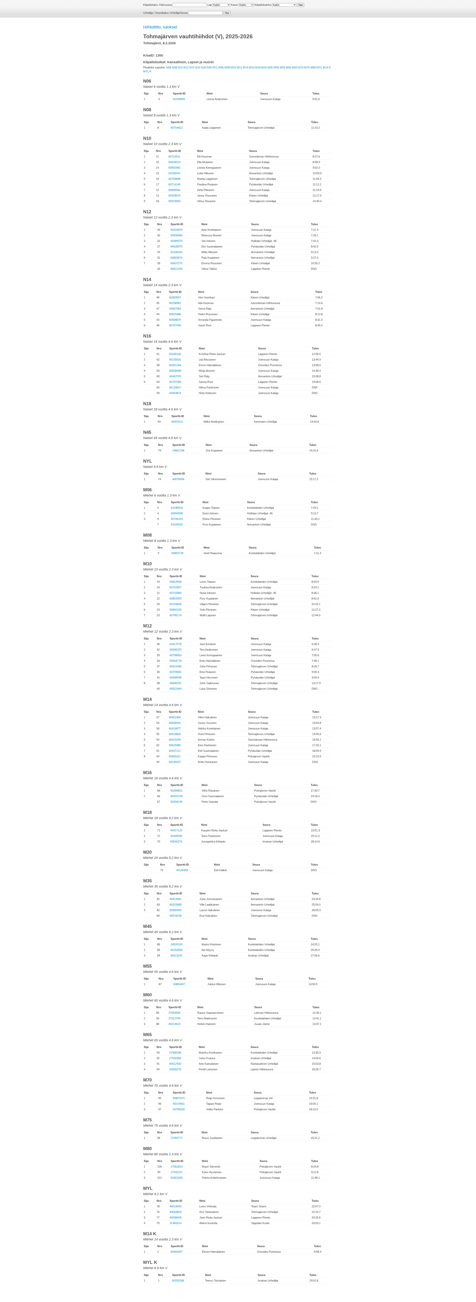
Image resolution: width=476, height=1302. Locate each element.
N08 (174, 67)
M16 (251, 67)
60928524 (174, 195)
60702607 (175, 587)
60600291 (175, 683)
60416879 (176, 229)
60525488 (175, 314)
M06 (221, 67)
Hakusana (165, 4)
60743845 (175, 604)
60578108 (175, 915)
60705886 (174, 178)
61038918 (177, 507)
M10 (233, 67)
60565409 (175, 910)
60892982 (174, 167)
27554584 (174, 1012)
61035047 (174, 173)
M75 (307, 67)
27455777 (176, 1137)
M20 (264, 67)
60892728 (177, 553)
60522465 (175, 666)
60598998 (175, 677)
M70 (300, 67)
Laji (210, 4)
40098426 (175, 1217)
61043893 (179, 99)
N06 (168, 67)
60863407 (179, 984)
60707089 (175, 381)
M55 (282, 67)
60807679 (179, 1098)
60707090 (175, 325)
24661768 (178, 450)
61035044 (176, 252)
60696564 (174, 190)
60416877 (175, 728)
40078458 (178, 479)
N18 (203, 67)
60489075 (176, 240)
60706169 (177, 518)
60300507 (175, 297)
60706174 (175, 615)
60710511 (174, 156)
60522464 (175, 688)
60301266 (175, 365)
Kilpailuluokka (263, 4)
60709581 (175, 671)
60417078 (175, 644)
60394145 (176, 801)
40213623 (174, 1023)
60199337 (175, 761)
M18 (257, 67)
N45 (209, 67)
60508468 (175, 370)
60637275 (176, 263)
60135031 (175, 359)
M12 (239, 67)
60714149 (174, 184)
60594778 (175, 660)
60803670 (176, 257)
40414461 (175, 899)
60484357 (177, 1251)
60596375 (175, 649)
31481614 (175, 1223)
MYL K (147, 71)
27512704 (174, 1018)
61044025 (177, 524)
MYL (319, 67)
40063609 (175, 1211)
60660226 (175, 609)
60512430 (175, 1063)
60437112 (175, 750)
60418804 (175, 734)
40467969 (175, 308)
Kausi (234, 4)
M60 (288, 67)
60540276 (176, 841)
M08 (227, 67)
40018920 (175, 1206)
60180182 (175, 354)
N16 (197, 67)
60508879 (175, 319)
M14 (245, 67)
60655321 (175, 756)
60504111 (177, 421)
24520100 (176, 944)
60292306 (178, 1280)
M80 (313, 67)
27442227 (177, 1172)
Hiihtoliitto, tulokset (160, 27)
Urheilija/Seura (178, 12)
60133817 (175, 387)
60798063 (175, 655)
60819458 (175, 581)
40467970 (175, 376)
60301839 (177, 1177)
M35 (270, 67)
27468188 (175, 1052)
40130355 (182, 870)
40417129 (176, 830)
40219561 (179, 1103)
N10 (180, 67)
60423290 (175, 739)
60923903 (174, 201)
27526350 (175, 1058)
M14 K (327, 67)
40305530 (176, 836)
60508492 (175, 722)
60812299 (176, 268)
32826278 (175, 1069)
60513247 (176, 955)
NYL (215, 67)
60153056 (176, 949)
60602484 (175, 717)
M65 (294, 67)
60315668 (175, 904)
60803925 (175, 598)
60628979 (176, 246)
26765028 (179, 1109)
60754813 (177, 127)
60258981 (175, 303)
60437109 (176, 796)
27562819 (177, 1166)
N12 (186, 67)
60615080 (175, 745)
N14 (191, 67)
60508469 (176, 235)
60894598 (177, 513)
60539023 (174, 162)
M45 (276, 67)
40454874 (175, 393)
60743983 (175, 592)
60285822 (176, 790)
